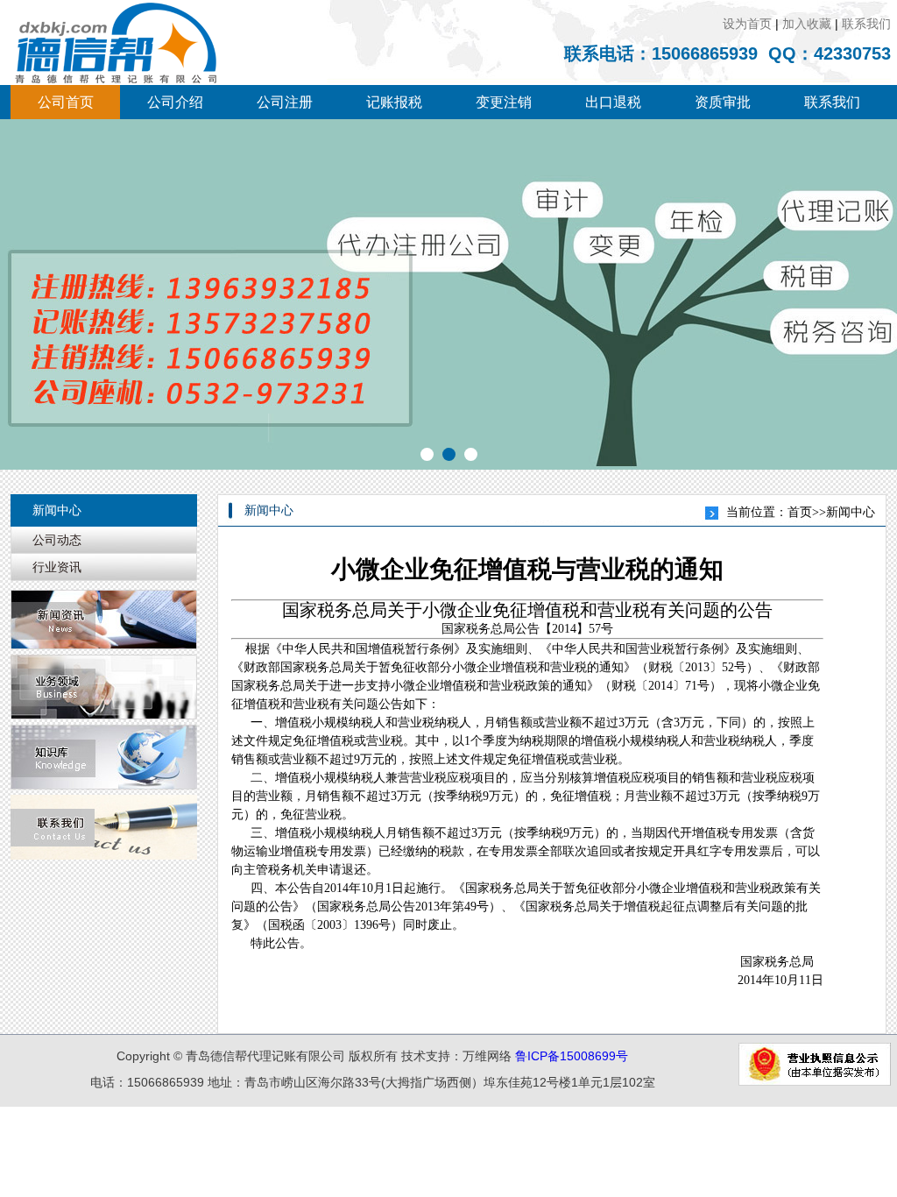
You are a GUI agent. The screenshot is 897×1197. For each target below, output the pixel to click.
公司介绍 (175, 102)
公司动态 (56, 540)
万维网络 (487, 1056)
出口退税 (613, 102)
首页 (800, 512)
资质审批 (723, 102)
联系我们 (866, 24)
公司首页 (66, 102)
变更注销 (504, 102)
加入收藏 (806, 24)
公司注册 (285, 102)
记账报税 (394, 102)
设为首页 (747, 24)
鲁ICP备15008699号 (571, 1056)
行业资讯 (56, 567)
